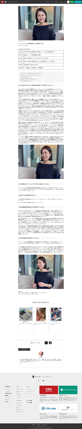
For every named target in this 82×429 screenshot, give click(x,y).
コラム (18, 386)
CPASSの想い (7, 386)
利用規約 (48, 428)
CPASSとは (47, 1)
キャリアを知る (56, 2)
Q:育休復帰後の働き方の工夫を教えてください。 (29, 78)
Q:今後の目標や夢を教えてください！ (27, 80)
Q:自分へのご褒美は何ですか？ (25, 77)
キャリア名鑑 (29, 400)
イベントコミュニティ (60, 2)
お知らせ (65, 1)
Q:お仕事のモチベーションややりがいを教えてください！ (30, 75)
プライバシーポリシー (43, 428)
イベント (28, 386)
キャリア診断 (29, 402)
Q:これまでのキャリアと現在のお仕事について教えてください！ (31, 73)
